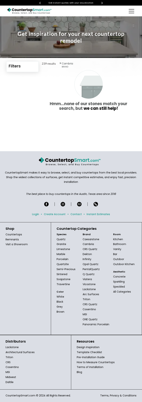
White (60, 297)
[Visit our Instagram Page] (63, 204)
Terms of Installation (90, 367)
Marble (61, 254)
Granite (61, 244)
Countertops (14, 234)
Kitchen (118, 239)
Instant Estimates (98, 214)
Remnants (12, 239)
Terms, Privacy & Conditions (118, 395)
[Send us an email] (79, 204)
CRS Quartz (90, 249)
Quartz (61, 239)
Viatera (87, 279)
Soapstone (63, 279)
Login (35, 214)
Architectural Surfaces (20, 352)
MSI (85, 314)
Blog (79, 372)
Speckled (119, 286)
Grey (60, 307)
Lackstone (89, 289)
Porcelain (62, 259)
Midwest (11, 377)
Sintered (62, 274)
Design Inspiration (88, 347)
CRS (8, 362)
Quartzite (63, 264)
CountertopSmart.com (20, 395)
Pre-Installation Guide (91, 357)
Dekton (87, 254)
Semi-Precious (66, 269)
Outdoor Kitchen (124, 264)
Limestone (63, 249)
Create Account (54, 214)
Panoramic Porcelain (96, 324)
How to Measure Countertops (96, 362)
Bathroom (119, 244)
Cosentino (89, 309)
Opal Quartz (90, 264)
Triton (86, 299)
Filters (15, 66)
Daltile (9, 382)
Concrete (119, 276)
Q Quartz (88, 274)
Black (60, 302)
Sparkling (119, 281)
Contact (76, 214)
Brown (60, 312)
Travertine (63, 284)
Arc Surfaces (91, 294)
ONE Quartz (90, 319)
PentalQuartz (91, 269)
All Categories (122, 292)
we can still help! (101, 108)
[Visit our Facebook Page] (46, 204)
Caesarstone (91, 239)
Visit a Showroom (17, 244)
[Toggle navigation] (132, 11)
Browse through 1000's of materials (68, 3)
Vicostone (89, 284)
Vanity (117, 249)
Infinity (87, 259)
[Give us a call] (96, 204)
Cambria (88, 244)
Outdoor (118, 259)
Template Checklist (89, 352)
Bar (115, 254)
